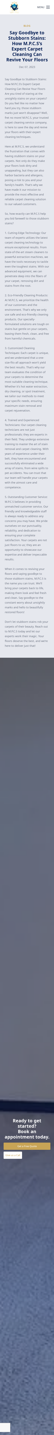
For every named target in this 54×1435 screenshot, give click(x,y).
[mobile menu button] (48, 7)
